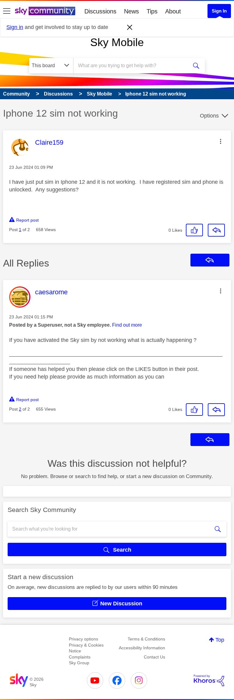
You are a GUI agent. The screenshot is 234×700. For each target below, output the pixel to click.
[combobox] (132, 65)
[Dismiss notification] (130, 27)
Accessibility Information (142, 647)
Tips (152, 11)
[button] (220, 141)
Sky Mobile (117, 42)
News (131, 11)
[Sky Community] (45, 11)
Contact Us (154, 657)
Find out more (127, 325)
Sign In (219, 10)
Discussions (100, 11)
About (173, 11)
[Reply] (216, 230)
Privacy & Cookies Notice (86, 648)
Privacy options (83, 639)
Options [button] (209, 116)
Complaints (79, 657)
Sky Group (79, 662)
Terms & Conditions (146, 639)
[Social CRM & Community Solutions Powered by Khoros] (209, 680)
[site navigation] (6, 11)
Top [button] (219, 640)
